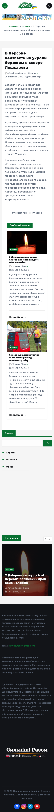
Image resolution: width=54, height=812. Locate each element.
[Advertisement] (27, 502)
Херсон (38, 213)
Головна (14, 26)
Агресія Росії (21, 213)
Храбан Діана (19, 266)
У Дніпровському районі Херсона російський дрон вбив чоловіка (24, 260)
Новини (25, 26)
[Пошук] (47, 443)
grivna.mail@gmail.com (22, 646)
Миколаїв (11, 459)
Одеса (9, 466)
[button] (45, 539)
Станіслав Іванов (17, 73)
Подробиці (16, 317)
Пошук (9, 433)
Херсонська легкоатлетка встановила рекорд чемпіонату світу (24, 357)
